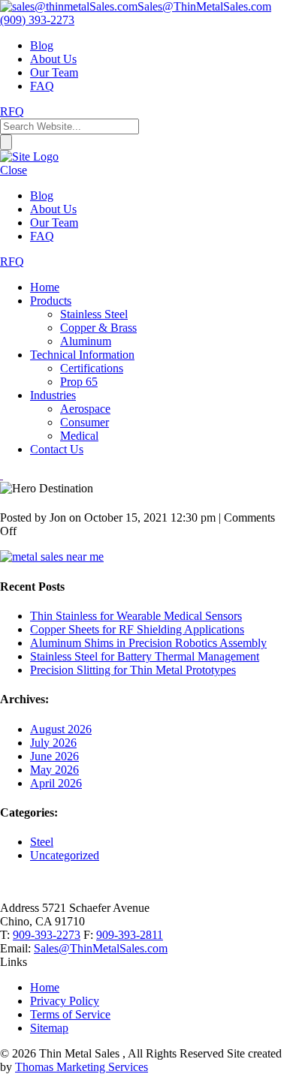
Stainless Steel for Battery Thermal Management (144, 656)
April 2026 (56, 783)
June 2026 (54, 756)
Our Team (54, 72)
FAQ (42, 86)
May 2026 (54, 769)
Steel (41, 841)
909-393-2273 (46, 934)
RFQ (12, 111)
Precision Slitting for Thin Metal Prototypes (133, 669)
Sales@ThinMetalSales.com (101, 948)
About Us (53, 59)
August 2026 (61, 729)
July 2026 (53, 742)
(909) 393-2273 (37, 20)
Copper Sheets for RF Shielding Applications (137, 629)
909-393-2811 (129, 934)
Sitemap (49, 1027)
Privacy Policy (64, 1000)
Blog (41, 45)
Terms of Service (70, 1014)
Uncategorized (64, 855)
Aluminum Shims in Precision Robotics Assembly (148, 642)
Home (44, 987)
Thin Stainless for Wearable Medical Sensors (136, 615)
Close (13, 170)
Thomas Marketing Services (81, 1066)
